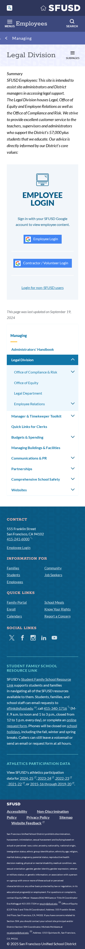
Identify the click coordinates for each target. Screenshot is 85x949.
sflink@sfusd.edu (20, 708)
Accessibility (17, 811)
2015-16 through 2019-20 (50, 784)
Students (13, 575)
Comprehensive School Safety (35, 479)
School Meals (54, 602)
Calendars (14, 616)
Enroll (11, 609)
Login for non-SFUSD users (43, 287)
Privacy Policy (38, 817)
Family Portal (17, 602)
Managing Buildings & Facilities (35, 447)
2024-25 (26, 778)
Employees (15, 582)
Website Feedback (26, 823)
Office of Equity (26, 383)
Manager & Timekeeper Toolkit (36, 416)
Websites (19, 490)
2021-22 (15, 784)
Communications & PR (29, 458)
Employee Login (45, 239)
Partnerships (21, 469)
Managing (22, 38)
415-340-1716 (55, 708)
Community (53, 568)
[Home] (60, 9)
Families (13, 568)
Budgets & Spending (27, 437)
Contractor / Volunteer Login (45, 263)
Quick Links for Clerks (29, 426)
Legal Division (22, 360)
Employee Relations (29, 404)
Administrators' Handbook (32, 349)
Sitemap (66, 817)
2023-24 (44, 778)
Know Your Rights (57, 609)
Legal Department (28, 393)
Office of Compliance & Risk (35, 372)
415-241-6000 (18, 539)
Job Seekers (53, 575)
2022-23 (62, 778)
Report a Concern (57, 616)
